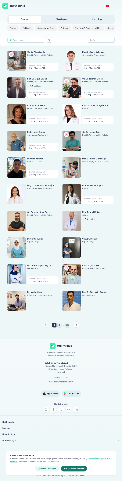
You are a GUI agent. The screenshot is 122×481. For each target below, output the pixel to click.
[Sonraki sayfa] (76, 325)
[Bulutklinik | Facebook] (53, 409)
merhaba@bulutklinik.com (61, 382)
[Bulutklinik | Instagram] (46, 409)
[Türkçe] (108, 6)
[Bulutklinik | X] (61, 409)
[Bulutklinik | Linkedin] (76, 409)
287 (67, 325)
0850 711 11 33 (61, 377)
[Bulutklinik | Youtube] (68, 409)
